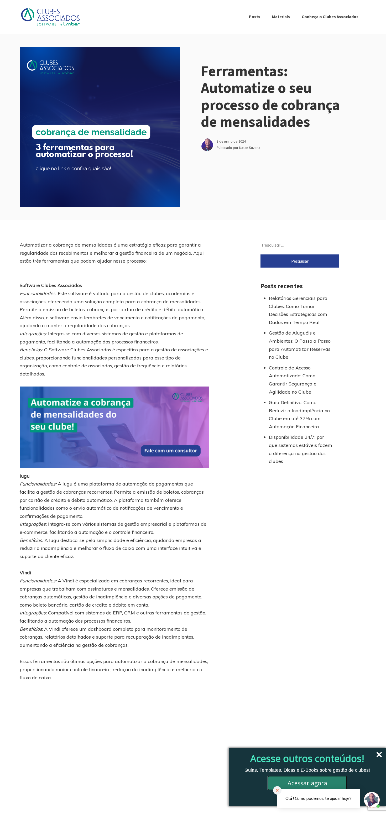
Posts (254, 16)
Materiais (281, 16)
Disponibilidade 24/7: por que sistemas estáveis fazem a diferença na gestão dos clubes (300, 449)
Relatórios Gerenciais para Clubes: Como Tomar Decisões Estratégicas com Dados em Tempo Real (298, 310)
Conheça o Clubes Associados (330, 16)
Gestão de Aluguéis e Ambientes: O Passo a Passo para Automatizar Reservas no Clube (300, 345)
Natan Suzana (249, 147)
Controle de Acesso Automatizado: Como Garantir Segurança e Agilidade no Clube (292, 380)
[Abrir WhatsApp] (13, 801)
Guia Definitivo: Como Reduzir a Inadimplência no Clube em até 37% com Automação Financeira (299, 414)
